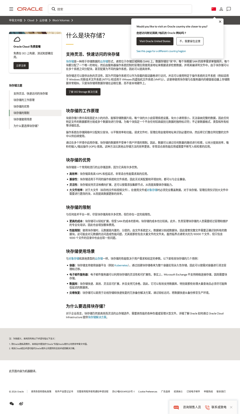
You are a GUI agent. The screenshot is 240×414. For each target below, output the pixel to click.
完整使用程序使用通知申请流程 (92, 391)
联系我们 (221, 391)
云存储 (43, 20)
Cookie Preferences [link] (147, 391)
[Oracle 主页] (30, 9)
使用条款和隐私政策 (41, 391)
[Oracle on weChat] (12, 403)
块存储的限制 (21, 113)
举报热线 (208, 391)
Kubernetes (121, 265)
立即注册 (21, 65)
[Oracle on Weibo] (21, 403)
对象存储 (152, 190)
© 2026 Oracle (16, 391)
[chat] (176, 407)
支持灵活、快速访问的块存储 (31, 93)
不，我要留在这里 (189, 41)
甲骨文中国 (15, 20)
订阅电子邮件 (193, 391)
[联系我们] (228, 9)
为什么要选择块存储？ (27, 126)
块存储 (70, 61)
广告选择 (165, 391)
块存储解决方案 (97, 317)
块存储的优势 (21, 106)
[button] (11, 9)
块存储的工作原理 (24, 100)
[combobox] (120, 9)
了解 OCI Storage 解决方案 (83, 91)
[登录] (221, 9)
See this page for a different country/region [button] (161, 51)
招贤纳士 (178, 391)
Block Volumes (61, 20)
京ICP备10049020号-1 (123, 391)
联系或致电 (219, 407)
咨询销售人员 (192, 407)
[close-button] (231, 407)
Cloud (30, 20)
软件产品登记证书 (64, 391)
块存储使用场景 (23, 119)
